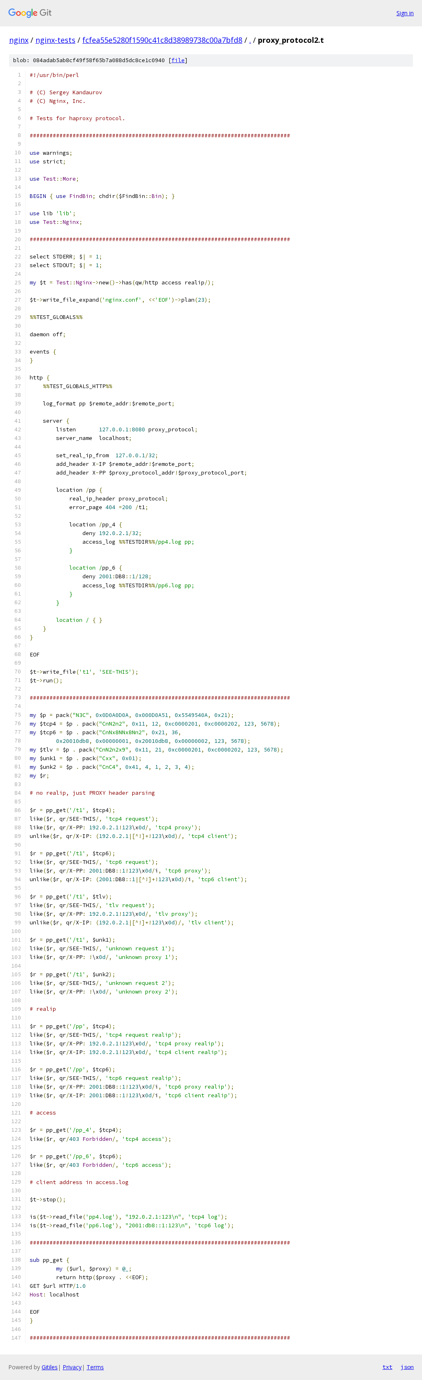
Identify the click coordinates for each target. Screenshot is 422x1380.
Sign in (405, 13)
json (407, 1367)
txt (387, 1367)
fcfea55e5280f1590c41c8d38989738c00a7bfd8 (162, 40)
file (178, 60)
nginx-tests (55, 40)
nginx (18, 40)
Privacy (72, 1367)
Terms (95, 1367)
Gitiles (50, 1367)
